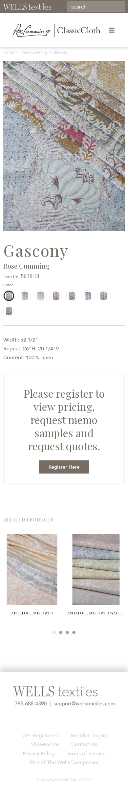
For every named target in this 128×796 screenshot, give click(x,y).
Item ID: (10, 276)
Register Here (64, 467)
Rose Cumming (33, 52)
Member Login (88, 735)
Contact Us (84, 744)
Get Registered (40, 735)
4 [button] (73, 632)
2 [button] (60, 632)
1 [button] (54, 632)
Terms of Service (86, 753)
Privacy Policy (39, 753)
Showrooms (45, 744)
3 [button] (67, 632)
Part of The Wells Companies (64, 762)
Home (8, 52)
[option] (64, 146)
